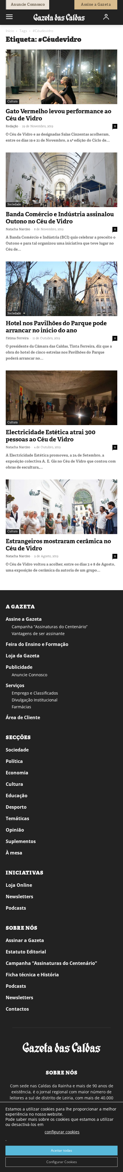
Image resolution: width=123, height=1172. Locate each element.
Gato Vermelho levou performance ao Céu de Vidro (58, 114)
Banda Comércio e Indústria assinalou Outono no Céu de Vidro (60, 217)
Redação (12, 126)
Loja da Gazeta (22, 656)
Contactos (17, 1009)
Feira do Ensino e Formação (37, 644)
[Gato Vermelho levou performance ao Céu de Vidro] (61, 76)
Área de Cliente (23, 717)
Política (14, 761)
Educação (16, 795)
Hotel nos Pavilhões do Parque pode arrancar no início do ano (56, 326)
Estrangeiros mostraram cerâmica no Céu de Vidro (58, 544)
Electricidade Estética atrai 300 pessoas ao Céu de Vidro (51, 435)
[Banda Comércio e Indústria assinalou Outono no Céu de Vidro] (61, 179)
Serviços (15, 685)
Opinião (15, 830)
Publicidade (19, 667)
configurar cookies (62, 1132)
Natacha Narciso (18, 229)
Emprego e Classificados (35, 693)
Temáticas (17, 818)
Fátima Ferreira (17, 338)
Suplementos (21, 841)
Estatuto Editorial (26, 952)
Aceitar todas (61, 1150)
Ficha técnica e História (32, 974)
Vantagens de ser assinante (38, 633)
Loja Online (19, 885)
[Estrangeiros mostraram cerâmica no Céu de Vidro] (61, 506)
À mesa (14, 853)
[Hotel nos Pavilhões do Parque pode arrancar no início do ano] (61, 288)
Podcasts (16, 908)
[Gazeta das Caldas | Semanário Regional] (59, 17)
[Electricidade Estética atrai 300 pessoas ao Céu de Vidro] (61, 397)
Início (10, 30)
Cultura (12, 101)
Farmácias (21, 706)
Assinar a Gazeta (25, 940)
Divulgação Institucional (34, 700)
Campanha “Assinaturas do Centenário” (50, 626)
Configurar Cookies (61, 1161)
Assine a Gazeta (24, 619)
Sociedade (14, 204)
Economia (17, 773)
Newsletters (19, 896)
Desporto (16, 807)
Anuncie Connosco (29, 674)
